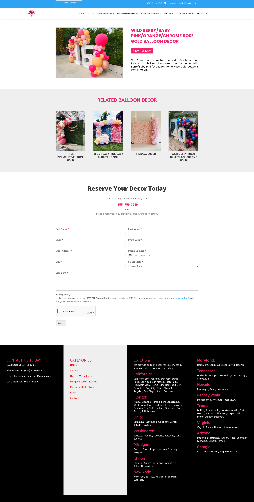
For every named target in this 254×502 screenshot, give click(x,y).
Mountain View (142, 385)
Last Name (135, 229)
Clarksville (203, 378)
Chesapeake (230, 427)
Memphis (214, 375)
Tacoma (147, 435)
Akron (173, 421)
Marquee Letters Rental (127, 14)
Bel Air (239, 365)
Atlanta (201, 451)
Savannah (212, 451)
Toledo (137, 425)
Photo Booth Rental (150, 14)
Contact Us (202, 14)
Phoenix (201, 437)
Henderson (222, 389)
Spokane (158, 435)
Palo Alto (139, 388)
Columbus (139, 421)
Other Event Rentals (185, 14)
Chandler (241, 437)
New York (139, 476)
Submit (61, 323)
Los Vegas (202, 389)
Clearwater (175, 405)
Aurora (147, 463)
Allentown (229, 399)
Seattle (138, 435)
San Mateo (158, 381)
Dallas (200, 410)
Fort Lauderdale (170, 401)
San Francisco (141, 378)
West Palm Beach (143, 405)
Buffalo (150, 476)
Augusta (224, 451)
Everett (138, 438)
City (59, 262)
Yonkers (172, 476)
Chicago (138, 463)
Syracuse (138, 479)
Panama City (141, 408)
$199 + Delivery (142, 50)
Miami (137, 401)
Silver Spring (228, 365)
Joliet (137, 466)
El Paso (209, 413)
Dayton (147, 425)
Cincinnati (163, 421)
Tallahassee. (149, 411)
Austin (234, 410)
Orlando (146, 401)
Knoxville (225, 375)
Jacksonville (161, 405)
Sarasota (170, 408)
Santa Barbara (164, 391)
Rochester (161, 476)
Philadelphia (204, 399)
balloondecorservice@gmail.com (181, 3)
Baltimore (202, 365)
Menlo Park (157, 385)
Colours (90, 14)
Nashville (202, 375)
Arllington (220, 413)
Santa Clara (163, 388)
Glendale (202, 441)
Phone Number (137, 251)
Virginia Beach (205, 427)
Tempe (221, 441)
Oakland (155, 378)
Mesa (232, 437)
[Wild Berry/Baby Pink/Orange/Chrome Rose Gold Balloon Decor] (89, 77)
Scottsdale (213, 437)
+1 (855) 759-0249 (31, 370)
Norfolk (218, 427)
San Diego (149, 391)
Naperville (147, 466)
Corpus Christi (234, 413)
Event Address (64, 251)
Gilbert (212, 441)
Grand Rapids (150, 449)
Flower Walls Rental (105, 14)
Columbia (214, 365)
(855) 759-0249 (155, 3)
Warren (163, 449)
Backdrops (169, 14)
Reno (212, 389)
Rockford (158, 463)
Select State (135, 262)
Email (59, 240)
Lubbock (218, 416)
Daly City (150, 388)
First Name (62, 229)
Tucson (224, 437)
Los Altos (145, 381)
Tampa (156, 401)
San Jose (166, 378)
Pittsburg (217, 399)
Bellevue (169, 435)
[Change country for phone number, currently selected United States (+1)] (131, 255)
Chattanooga (238, 375)
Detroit (138, 449)
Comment (62, 273)
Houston (225, 410)
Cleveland (151, 421)
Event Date (135, 240)
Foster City (171, 381)
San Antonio (212, 410)
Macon (233, 451)
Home (81, 14)
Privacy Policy (64, 294)
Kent (178, 435)
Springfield (170, 463)
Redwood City (173, 385)
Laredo (209, 416)
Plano (200, 416)
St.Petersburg (156, 408)
